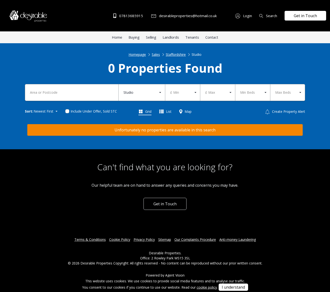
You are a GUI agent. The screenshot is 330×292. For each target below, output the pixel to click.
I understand (233, 287)
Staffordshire (176, 54)
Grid (147, 111)
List (168, 111)
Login (247, 15)
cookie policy (207, 287)
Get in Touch (305, 15)
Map (188, 111)
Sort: (29, 111)
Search (271, 15)
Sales (156, 54)
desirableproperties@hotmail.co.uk (187, 15)
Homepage (137, 54)
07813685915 (130, 15)
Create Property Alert (288, 111)
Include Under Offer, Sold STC (94, 111)
